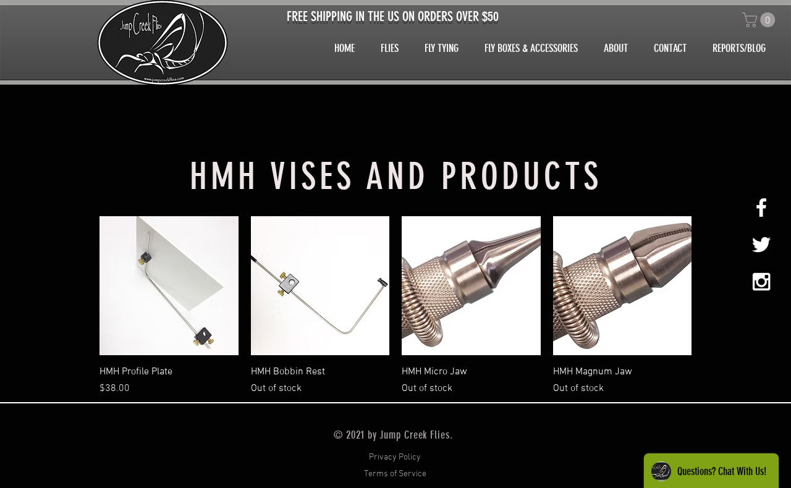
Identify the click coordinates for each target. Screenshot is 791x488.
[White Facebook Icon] (761, 207)
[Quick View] (169, 285)
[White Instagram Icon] (761, 281)
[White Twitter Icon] (761, 244)
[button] (760, 19)
